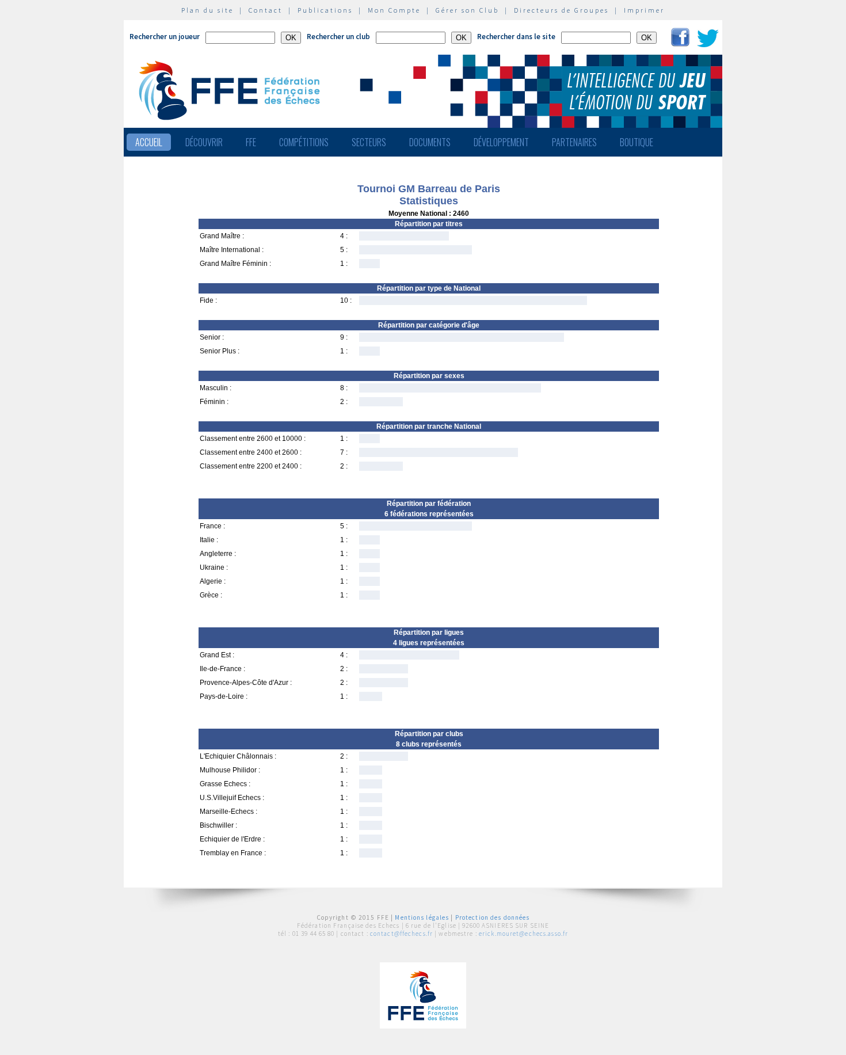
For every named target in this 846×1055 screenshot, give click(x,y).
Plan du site (207, 10)
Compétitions (304, 142)
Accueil (148, 142)
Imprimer (644, 10)
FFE (251, 142)
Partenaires (574, 142)
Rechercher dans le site (516, 36)
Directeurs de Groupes (561, 10)
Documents (430, 142)
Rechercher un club (338, 36)
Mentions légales (422, 917)
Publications (325, 10)
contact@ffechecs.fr (401, 934)
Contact (266, 10)
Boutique (636, 142)
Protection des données (492, 917)
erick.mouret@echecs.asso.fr (523, 934)
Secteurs (369, 142)
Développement (501, 142)
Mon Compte (394, 10)
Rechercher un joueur (164, 36)
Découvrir (204, 142)
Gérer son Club (467, 10)
